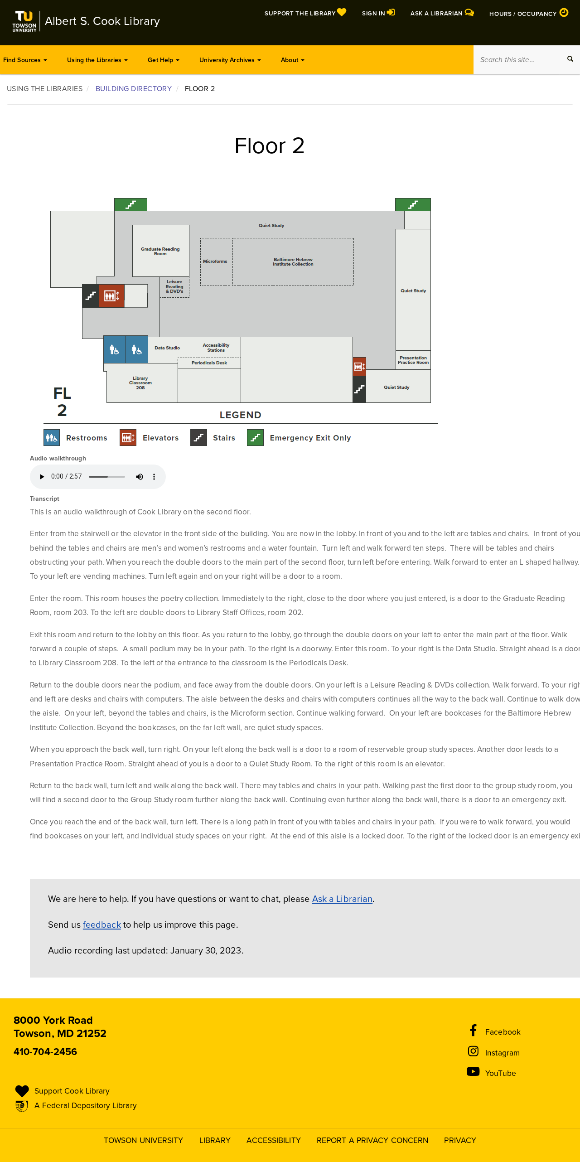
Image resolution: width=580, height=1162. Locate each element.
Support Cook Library (72, 1091)
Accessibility (273, 1140)
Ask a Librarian (342, 899)
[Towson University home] (26, 21)
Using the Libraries (95, 60)
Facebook (503, 1032)
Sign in (374, 13)
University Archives (227, 60)
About (290, 60)
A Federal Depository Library (85, 1105)
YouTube (500, 1073)
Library (215, 1140)
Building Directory (134, 88)
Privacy (460, 1140)
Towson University (144, 1140)
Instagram (502, 1053)
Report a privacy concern (372, 1140)
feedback (102, 925)
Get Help (161, 60)
